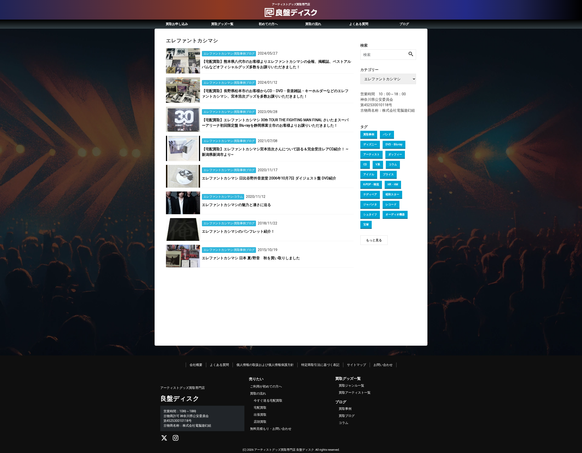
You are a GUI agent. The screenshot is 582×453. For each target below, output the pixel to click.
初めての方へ (268, 24)
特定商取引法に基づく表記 (320, 365)
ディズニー (370, 144)
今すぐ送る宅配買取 (268, 400)
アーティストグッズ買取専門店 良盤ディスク (284, 449)
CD (365, 164)
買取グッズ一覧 (222, 24)
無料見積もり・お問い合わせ (270, 428)
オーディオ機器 (395, 214)
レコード (391, 204)
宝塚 (366, 224)
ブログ (404, 24)
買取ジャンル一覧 (351, 385)
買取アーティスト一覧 (355, 392)
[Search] (411, 54)
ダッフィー (395, 154)
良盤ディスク (179, 398)
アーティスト (371, 154)
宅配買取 (260, 407)
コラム (393, 164)
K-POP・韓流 (371, 184)
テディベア (370, 194)
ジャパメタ (370, 204)
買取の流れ (313, 24)
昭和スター (392, 194)
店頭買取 (260, 421)
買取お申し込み (177, 24)
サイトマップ (356, 365)
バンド (387, 134)
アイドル (368, 174)
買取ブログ (347, 416)
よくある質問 (358, 24)
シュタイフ (370, 214)
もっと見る (374, 240)
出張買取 (260, 414)
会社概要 (196, 365)
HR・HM (393, 184)
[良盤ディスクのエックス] (164, 439)
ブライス (388, 174)
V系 (378, 164)
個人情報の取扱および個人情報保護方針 (265, 365)
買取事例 (368, 134)
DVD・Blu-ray (394, 144)
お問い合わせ (383, 365)
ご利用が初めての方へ (266, 386)
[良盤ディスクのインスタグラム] (176, 439)
